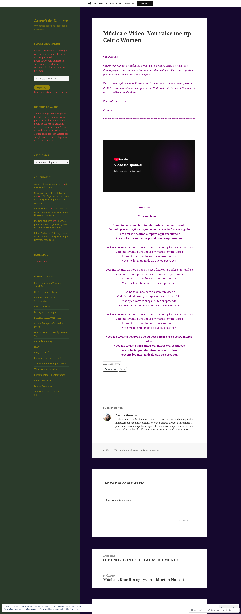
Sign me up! (42, 87)
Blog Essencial (41, 352)
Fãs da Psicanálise (43, 386)
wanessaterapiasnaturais (47, 184)
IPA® (37, 346)
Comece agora (145, 3)
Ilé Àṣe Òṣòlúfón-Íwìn (45, 292)
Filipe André (40, 233)
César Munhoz (41, 208)
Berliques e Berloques (45, 312)
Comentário (184, 520)
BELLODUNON (42, 306)
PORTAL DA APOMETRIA (47, 317)
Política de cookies (71, 609)
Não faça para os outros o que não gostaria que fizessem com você (51, 200)
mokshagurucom (43, 220)
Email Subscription (47, 43)
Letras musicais (151, 450)
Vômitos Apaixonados (45, 369)
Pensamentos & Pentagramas (49, 374)
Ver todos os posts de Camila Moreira (165, 429)
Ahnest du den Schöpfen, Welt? (50, 363)
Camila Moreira (42, 380)
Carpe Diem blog (43, 341)
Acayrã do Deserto (51, 20)
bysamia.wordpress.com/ (47, 358)
